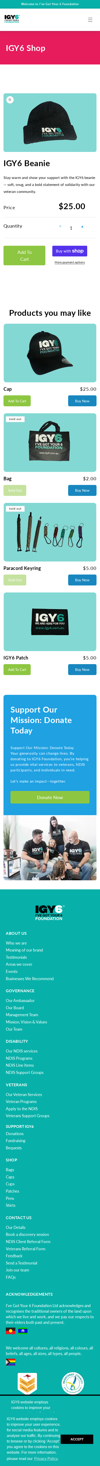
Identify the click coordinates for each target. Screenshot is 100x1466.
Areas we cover (19, 964)
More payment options (70, 262)
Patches (12, 1191)
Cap (7, 389)
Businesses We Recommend (30, 978)
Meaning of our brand (24, 950)
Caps (10, 1176)
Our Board (15, 1007)
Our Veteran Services (24, 1094)
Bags (10, 1169)
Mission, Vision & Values (26, 1021)
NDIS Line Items (20, 1065)
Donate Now (50, 797)
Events (11, 971)
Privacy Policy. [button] (46, 1459)
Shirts (10, 1205)
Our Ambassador (20, 1000)
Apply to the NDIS (22, 1108)
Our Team (14, 1029)
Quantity (12, 226)
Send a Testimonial (21, 1263)
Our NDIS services (21, 1051)
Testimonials (16, 957)
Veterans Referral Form (25, 1248)
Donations (14, 1133)
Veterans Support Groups (27, 1115)
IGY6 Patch (15, 657)
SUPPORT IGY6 (20, 1126)
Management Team (22, 1014)
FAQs (11, 1277)
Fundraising (15, 1140)
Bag (7, 478)
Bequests (14, 1147)
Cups (10, 1183)
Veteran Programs (21, 1101)
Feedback (14, 1255)
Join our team (17, 1270)
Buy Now (82, 401)
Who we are (16, 943)
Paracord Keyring (22, 568)
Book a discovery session (27, 1234)
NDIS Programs (19, 1058)
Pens (10, 1198)
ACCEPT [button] (77, 1439)
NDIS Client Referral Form (28, 1241)
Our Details (15, 1227)
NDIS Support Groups (24, 1072)
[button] (90, 20)
